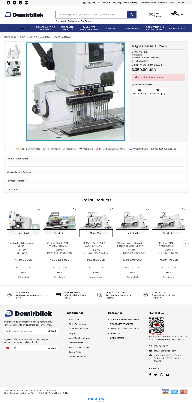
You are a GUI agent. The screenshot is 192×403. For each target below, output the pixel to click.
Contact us (156, 313)
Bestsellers (73, 21)
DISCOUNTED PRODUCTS (121, 324)
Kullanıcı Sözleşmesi (78, 328)
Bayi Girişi (116, 2)
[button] (177, 14)
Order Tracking (131, 2)
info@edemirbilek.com (165, 350)
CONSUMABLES (117, 338)
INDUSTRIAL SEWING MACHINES (124, 319)
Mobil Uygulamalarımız (80, 338)
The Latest (61, 21)
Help (172, 2)
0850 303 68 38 (160, 346)
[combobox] (7, 348)
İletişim (72, 333)
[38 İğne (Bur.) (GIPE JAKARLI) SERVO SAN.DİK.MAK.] (96, 223)
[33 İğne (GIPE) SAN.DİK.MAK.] (168, 223)
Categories (115, 313)
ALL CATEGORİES (21, 28)
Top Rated (86, 21)
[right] (185, 243)
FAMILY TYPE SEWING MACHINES (124, 328)
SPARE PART (115, 333)
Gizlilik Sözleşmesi (77, 324)
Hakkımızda (74, 319)
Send (53, 331)
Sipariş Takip (75, 352)
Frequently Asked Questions (154, 2)
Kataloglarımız (76, 342)
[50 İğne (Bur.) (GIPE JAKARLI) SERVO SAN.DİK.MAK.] (59, 223)
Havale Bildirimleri (77, 356)
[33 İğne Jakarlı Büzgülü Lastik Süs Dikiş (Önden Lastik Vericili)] (132, 223)
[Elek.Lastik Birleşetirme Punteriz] (23, 223)
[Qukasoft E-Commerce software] (96, 400)
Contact (181, 2)
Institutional (74, 313)
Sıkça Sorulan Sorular (79, 347)
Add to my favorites (143, 84)
